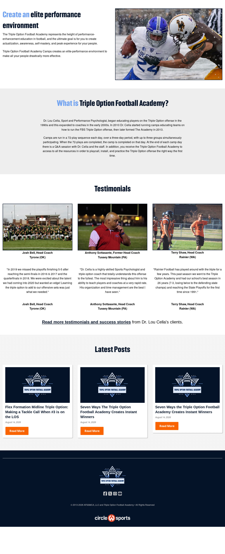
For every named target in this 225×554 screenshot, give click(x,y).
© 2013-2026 (77, 504)
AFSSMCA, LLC (91, 504)
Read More (16, 431)
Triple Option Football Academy (119, 504)
